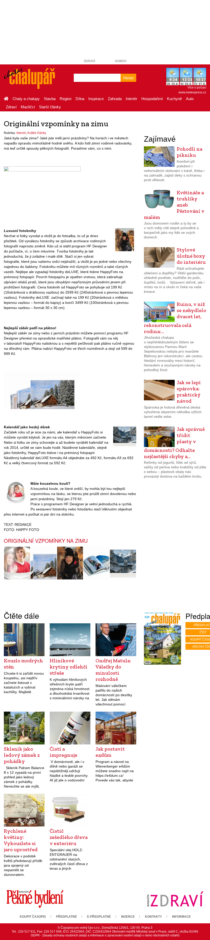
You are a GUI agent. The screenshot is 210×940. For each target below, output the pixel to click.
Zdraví (89, 61)
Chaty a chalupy (26, 98)
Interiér (131, 98)
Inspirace (96, 98)
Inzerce (128, 916)
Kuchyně (174, 98)
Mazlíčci (28, 107)
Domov (121, 61)
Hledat (128, 77)
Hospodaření (152, 98)
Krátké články (36, 133)
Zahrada (115, 98)
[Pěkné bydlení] (35, 899)
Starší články (50, 107)
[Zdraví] (175, 899)
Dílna (80, 98)
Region (65, 98)
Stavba (50, 98)
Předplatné (66, 916)
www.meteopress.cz (192, 92)
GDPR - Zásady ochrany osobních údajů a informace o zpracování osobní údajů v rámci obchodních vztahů (105, 935)
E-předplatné (99, 916)
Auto (190, 98)
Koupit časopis (33, 916)
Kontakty (153, 916)
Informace (181, 916)
